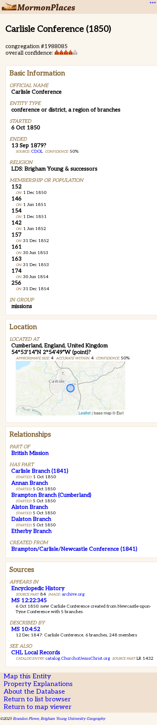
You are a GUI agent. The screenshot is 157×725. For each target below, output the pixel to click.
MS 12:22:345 (29, 600)
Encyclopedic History (38, 588)
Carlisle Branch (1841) (39, 471)
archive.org (73, 594)
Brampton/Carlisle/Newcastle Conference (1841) (74, 549)
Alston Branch (29, 507)
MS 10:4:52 (25, 629)
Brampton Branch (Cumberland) (51, 495)
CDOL (37, 151)
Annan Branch (29, 483)
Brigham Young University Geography (73, 718)
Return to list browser (37, 699)
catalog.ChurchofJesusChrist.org (77, 658)
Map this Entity (27, 676)
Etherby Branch (31, 531)
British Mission (30, 453)
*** (152, 4)
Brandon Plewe (26, 718)
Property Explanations (38, 684)
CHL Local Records (35, 652)
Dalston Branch (31, 519)
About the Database (34, 691)
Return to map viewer (38, 707)
